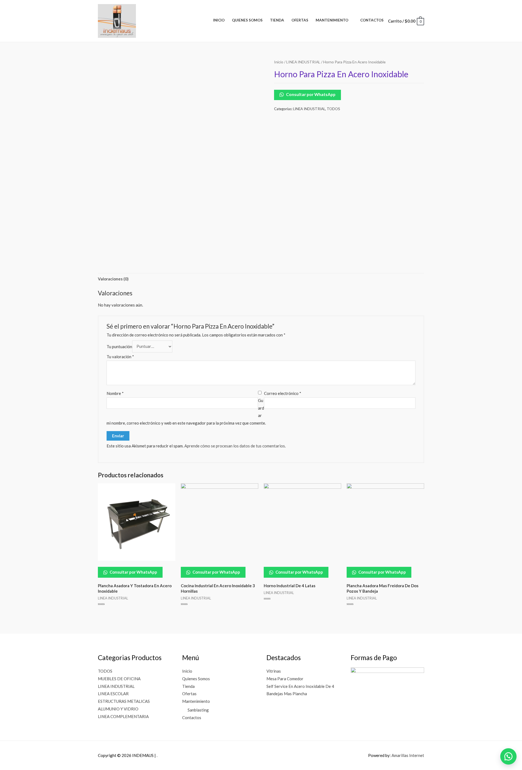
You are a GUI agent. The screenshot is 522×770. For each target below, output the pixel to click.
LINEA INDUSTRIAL (303, 62)
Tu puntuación (119, 346)
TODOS (333, 109)
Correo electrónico (282, 393)
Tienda (188, 686)
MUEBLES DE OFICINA (119, 678)
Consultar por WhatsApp (310, 94)
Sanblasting (198, 709)
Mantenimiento (196, 701)
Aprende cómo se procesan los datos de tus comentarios (234, 445)
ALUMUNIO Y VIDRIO (118, 708)
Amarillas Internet (407, 755)
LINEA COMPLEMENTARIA (123, 716)
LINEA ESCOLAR (113, 693)
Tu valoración (120, 356)
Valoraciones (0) (113, 278)
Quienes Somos (196, 678)
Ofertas (189, 693)
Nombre (115, 393)
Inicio (278, 62)
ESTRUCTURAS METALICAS (124, 701)
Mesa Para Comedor (284, 678)
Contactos (191, 717)
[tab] (113, 279)
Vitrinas (273, 671)
